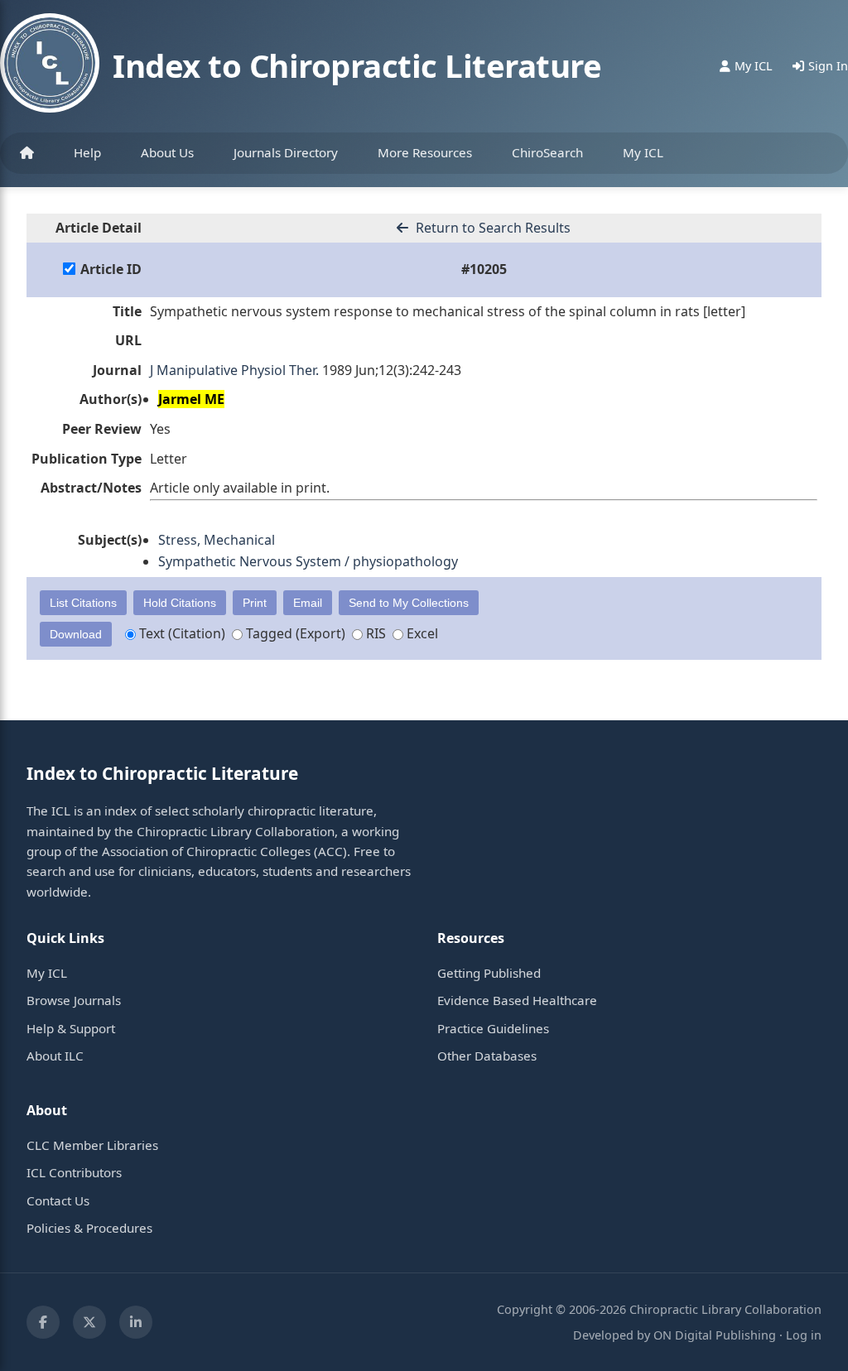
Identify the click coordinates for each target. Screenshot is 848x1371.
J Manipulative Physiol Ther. (234, 370)
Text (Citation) (180, 633)
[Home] (27, 153)
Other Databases (487, 1055)
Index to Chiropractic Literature (357, 65)
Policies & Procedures (89, 1227)
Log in (804, 1335)
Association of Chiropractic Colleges (206, 851)
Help (87, 152)
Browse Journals (73, 1000)
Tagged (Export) (294, 633)
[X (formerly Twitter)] (89, 1322)
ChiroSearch (547, 152)
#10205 (484, 269)
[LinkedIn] (135, 1322)
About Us (167, 152)
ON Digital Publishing (714, 1335)
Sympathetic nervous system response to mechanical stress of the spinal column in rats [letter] (447, 311)
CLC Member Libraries (92, 1145)
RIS (374, 633)
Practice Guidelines (493, 1028)
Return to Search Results (491, 228)
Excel (420, 633)
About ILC (55, 1055)
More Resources (425, 152)
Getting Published (489, 973)
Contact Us (57, 1200)
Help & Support (70, 1028)
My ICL (643, 152)
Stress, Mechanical (216, 540)
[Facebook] (43, 1322)
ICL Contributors (74, 1172)
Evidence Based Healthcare (517, 1000)
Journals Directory (286, 152)
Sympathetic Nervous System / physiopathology (308, 561)
